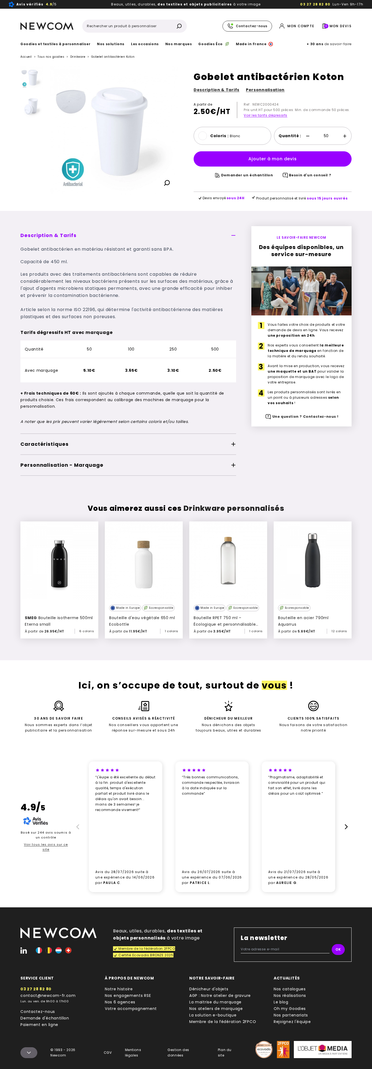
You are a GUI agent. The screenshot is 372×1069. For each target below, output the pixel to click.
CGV (108, 1052)
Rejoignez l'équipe (292, 1021)
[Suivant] (31, 197)
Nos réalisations (290, 995)
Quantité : (290, 136)
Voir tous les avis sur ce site (46, 847)
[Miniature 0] (31, 77)
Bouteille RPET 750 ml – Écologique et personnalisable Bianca (225, 624)
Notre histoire (119, 989)
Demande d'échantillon (44, 1018)
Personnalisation (265, 90)
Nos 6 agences (120, 1002)
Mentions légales (133, 1053)
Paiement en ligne (39, 1024)
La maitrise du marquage (215, 1002)
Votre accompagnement (131, 1008)
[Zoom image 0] (114, 130)
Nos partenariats (291, 1015)
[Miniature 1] (31, 106)
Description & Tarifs (216, 90)
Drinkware (78, 57)
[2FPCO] (283, 1049)
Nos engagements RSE (128, 995)
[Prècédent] (77, 826)
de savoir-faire (329, 44)
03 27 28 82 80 (315, 4)
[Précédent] (31, 70)
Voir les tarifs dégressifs (265, 115)
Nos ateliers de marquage (216, 1008)
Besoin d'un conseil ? (310, 175)
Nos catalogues (290, 989)
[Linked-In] (23, 950)
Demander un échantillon (247, 175)
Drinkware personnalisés (234, 508)
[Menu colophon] (28, 1052)
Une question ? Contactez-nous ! (305, 416)
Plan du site (224, 1053)
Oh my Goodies (290, 1008)
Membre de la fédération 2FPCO (222, 1021)
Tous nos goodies (51, 57)
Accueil (26, 57)
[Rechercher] (179, 26)
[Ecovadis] (263, 1049)
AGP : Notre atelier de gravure (220, 995)
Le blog (281, 1002)
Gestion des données (178, 1053)
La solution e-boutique (212, 1015)
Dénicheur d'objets (208, 989)
